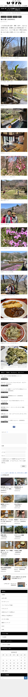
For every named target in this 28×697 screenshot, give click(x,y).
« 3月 (2, 670)
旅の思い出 (10, 16)
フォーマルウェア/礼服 (7, 605)
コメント (5, 432)
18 (6, 665)
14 (17, 663)
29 (21, 668)
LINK (3, 629)
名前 (3, 445)
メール (3, 452)
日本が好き (15, 16)
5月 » (6, 670)
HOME (3, 594)
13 (14, 663)
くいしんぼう (3, 16)
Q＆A (3, 626)
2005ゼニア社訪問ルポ (7, 615)
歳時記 (20, 16)
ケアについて (5, 608)
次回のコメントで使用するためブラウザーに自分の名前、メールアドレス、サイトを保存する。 (14, 460)
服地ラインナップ (6, 622)
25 (6, 668)
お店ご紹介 (4, 598)
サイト (3, 455)
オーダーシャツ (5, 601)
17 (3, 665)
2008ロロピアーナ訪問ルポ (8, 612)
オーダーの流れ (5, 619)
